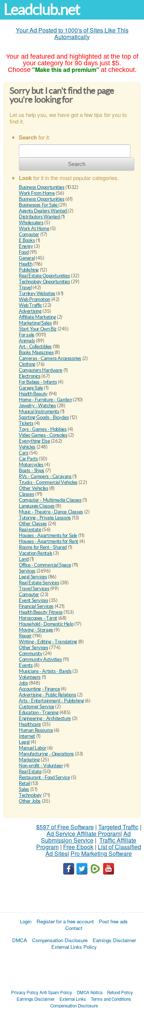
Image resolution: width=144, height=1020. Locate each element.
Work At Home (34, 228)
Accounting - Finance (39, 689)
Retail (24, 783)
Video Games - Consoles (43, 435)
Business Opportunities (41, 187)
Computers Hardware (40, 370)
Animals (27, 340)
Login (25, 921)
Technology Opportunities (44, 281)
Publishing (29, 270)
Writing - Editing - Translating (48, 641)
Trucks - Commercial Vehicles (48, 482)
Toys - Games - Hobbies (42, 429)
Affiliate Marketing (37, 317)
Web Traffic (30, 305)
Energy (26, 246)
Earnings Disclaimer (114, 940)
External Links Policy (74, 946)
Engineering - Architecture (45, 718)
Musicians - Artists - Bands (45, 671)
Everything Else (34, 441)
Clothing (27, 364)
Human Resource (36, 730)
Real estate (30, 529)
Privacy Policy (24, 992)
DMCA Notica (89, 992)
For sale (26, 335)
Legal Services (33, 577)
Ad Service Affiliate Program (83, 833)
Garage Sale (31, 388)
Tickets (26, 423)
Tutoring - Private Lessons (45, 518)
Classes (26, 494)
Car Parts (28, 458)
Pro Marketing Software (101, 853)
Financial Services (36, 606)
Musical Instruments (39, 411)
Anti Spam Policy (56, 992)
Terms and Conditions (111, 999)
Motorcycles (31, 464)
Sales (24, 789)
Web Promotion (34, 299)
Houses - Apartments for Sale (48, 535)
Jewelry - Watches (37, 405)
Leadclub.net (42, 9)
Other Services (33, 647)
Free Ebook (78, 847)
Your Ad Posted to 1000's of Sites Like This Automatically (72, 33)
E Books (27, 240)
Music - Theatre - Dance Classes (51, 512)
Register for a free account (65, 921)
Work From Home (37, 193)
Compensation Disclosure (60, 940)
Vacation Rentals (35, 553)
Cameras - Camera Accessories (50, 358)
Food (23, 252)
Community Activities (40, 659)
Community (30, 653)
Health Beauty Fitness (41, 612)
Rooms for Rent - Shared (43, 547)
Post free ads (113, 921)
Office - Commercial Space (45, 565)
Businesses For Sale (38, 205)
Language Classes (37, 506)
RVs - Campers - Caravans (45, 476)
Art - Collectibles (35, 346)
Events (26, 665)
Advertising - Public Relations (47, 695)
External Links (72, 999)
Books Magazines (36, 352)
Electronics (30, 376)
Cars (23, 453)
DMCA (19, 940)
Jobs (23, 683)
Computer (29, 234)
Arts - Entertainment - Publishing (51, 700)
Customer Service (36, 706)
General (27, 258)
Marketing (29, 760)
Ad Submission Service (86, 836)
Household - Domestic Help (46, 624)
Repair (25, 636)
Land (23, 559)
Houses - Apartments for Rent (48, 541)
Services (27, 571)
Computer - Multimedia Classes (50, 500)
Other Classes (33, 523)
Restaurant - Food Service (44, 777)
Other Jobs (30, 801)
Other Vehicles (33, 488)
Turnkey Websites (37, 293)
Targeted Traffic (118, 827)
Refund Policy (120, 992)
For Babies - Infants (38, 382)
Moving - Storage (36, 630)
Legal (24, 742)
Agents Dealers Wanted (43, 211)
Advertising (30, 311)
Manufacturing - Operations (46, 754)
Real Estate (30, 771)
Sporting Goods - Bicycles (44, 417)
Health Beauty (33, 394)
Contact (73, 927)
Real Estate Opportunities (44, 276)
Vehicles (27, 447)
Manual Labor (32, 748)
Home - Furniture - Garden (45, 399)
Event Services (33, 600)
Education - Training (38, 712)
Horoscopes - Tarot (38, 618)
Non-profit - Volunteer (41, 765)
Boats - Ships (31, 470)
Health (25, 264)
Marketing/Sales (35, 323)
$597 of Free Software (65, 827)
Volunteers (30, 677)
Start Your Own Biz (37, 329)
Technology (30, 795)
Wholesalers (31, 222)
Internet (27, 736)
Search (76, 164)
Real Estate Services (39, 582)
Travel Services (34, 588)
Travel (25, 287)
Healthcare (30, 724)
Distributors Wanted (40, 216)
